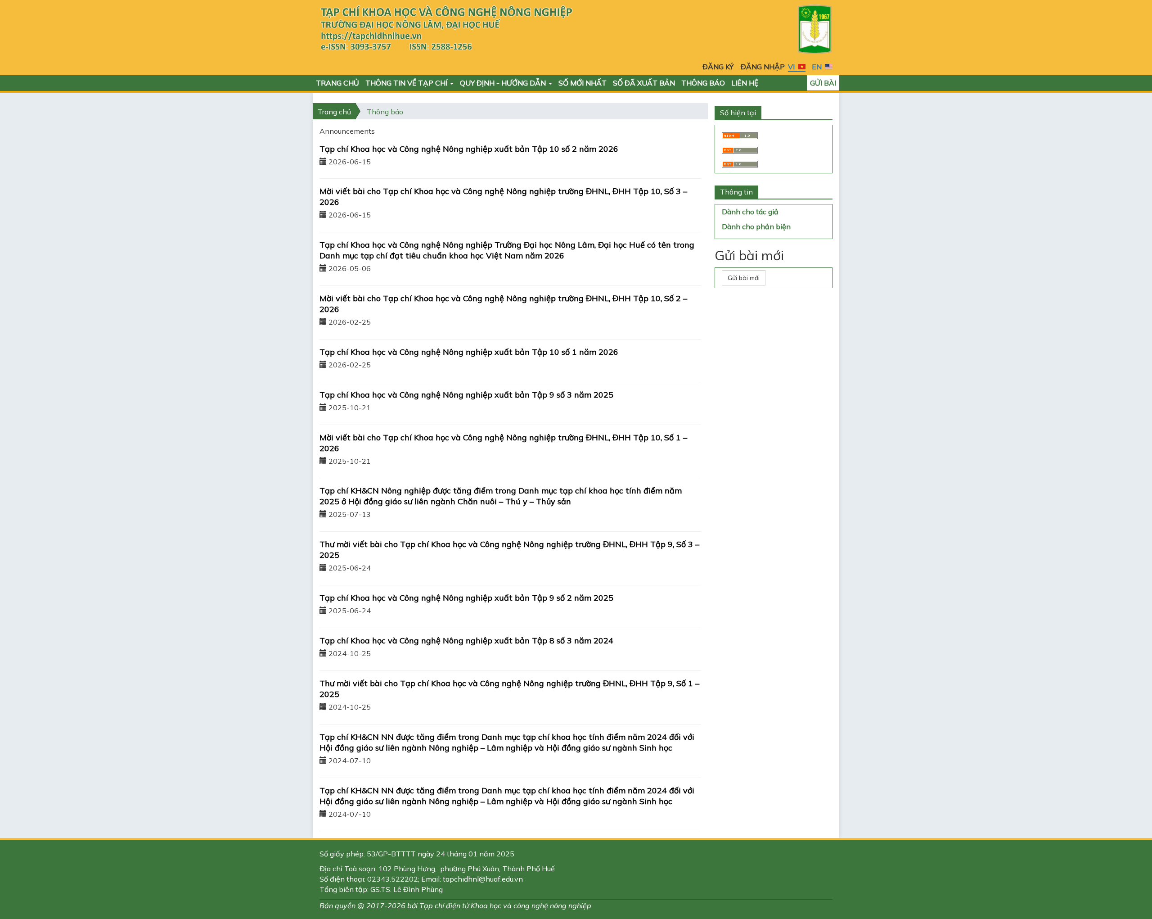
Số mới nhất (582, 82)
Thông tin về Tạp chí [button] (407, 82)
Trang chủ (337, 82)
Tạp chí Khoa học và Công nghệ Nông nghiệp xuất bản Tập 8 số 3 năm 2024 (466, 640)
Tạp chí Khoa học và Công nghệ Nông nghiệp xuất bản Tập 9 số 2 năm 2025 (466, 598)
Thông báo (703, 82)
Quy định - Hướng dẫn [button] (504, 82)
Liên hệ (744, 82)
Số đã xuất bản (644, 82)
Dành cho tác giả (750, 211)
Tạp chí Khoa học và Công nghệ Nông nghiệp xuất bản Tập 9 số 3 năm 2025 (466, 394)
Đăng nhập (763, 66)
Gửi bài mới (744, 278)
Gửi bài (823, 82)
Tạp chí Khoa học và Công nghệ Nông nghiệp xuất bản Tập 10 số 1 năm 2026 (469, 352)
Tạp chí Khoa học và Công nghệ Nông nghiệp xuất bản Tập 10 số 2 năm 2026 (469, 149)
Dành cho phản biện (756, 226)
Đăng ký (718, 66)
